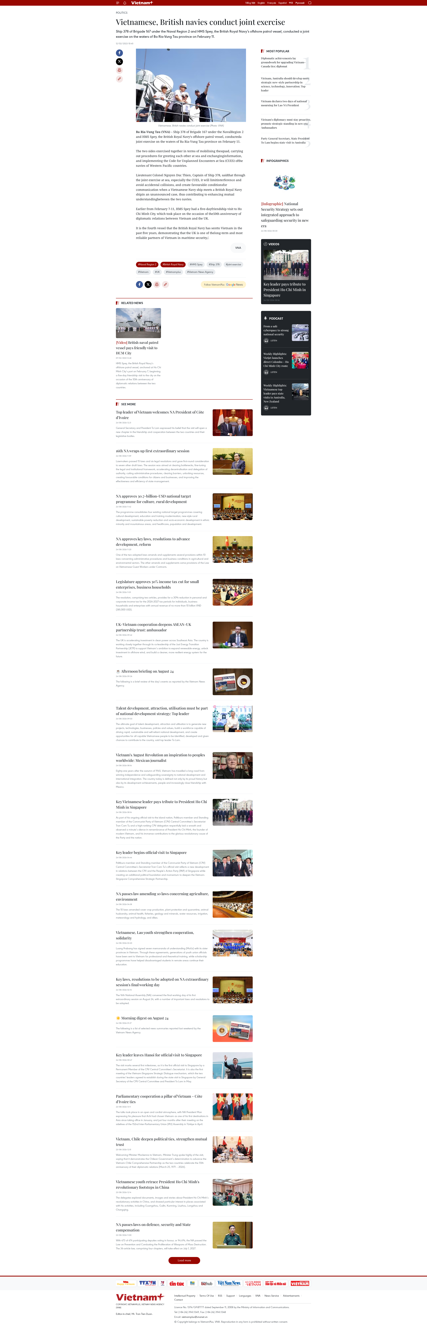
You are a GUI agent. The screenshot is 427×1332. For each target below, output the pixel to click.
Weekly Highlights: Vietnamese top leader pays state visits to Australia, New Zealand (275, 393)
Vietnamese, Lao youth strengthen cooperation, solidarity (155, 935)
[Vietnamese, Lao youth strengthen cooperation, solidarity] (233, 943)
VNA (257, 1295)
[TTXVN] (147, 1283)
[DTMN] (276, 1283)
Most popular (277, 51)
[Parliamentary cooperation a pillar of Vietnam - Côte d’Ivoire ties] (233, 1106)
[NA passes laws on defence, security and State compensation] (233, 1235)
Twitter (119, 61)
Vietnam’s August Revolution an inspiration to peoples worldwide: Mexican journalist (160, 757)
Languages (245, 1295)
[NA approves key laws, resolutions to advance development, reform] (233, 549)
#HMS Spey (196, 264)
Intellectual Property (184, 1295)
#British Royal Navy (173, 264)
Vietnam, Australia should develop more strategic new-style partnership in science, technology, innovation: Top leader (285, 84)
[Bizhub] (207, 1283)
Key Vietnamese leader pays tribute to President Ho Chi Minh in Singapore (161, 804)
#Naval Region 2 (147, 264)
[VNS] (229, 1283)
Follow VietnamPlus (214, 284)
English (261, 2)
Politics (121, 13)
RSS (220, 1295)
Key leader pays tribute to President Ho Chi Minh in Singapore (285, 290)
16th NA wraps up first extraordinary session (152, 450)
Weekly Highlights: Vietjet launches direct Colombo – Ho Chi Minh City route (276, 360)
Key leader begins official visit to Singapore (151, 852)
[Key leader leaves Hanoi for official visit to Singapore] (233, 1065)
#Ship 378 (214, 264)
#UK (157, 271)
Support (230, 1295)
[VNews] (162, 1283)
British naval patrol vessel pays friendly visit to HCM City (137, 347)
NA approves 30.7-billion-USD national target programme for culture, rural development (153, 499)
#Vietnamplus (173, 271)
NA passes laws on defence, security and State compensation (153, 1227)
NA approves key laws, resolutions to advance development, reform (153, 541)
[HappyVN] (126, 1283)
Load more (184, 1260)
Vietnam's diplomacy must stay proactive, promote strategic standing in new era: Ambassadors (286, 123)
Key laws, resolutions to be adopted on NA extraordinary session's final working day (162, 982)
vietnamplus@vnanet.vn (194, 1316)
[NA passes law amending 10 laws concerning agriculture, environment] (233, 904)
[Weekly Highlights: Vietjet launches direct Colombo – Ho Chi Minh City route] (300, 360)
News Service (272, 1295)
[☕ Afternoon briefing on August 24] (233, 681)
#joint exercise (233, 264)
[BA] (300, 1283)
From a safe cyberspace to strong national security (276, 330)
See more (128, 404)
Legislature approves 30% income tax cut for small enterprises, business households (157, 584)
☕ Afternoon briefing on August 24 (145, 671)
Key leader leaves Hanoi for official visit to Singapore (159, 1054)
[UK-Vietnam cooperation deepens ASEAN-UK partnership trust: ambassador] (233, 635)
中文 (291, 3)
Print (119, 70)
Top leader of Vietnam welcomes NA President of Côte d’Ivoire (160, 414)
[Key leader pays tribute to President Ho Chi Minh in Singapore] (286, 265)
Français (271, 2)
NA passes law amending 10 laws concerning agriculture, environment (162, 896)
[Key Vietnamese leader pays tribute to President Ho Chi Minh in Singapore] (233, 812)
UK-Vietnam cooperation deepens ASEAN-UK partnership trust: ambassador (153, 627)
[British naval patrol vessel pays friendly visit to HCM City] (138, 323)
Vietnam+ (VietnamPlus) (142, 2)
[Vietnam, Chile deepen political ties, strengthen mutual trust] (233, 1149)
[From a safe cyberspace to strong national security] (300, 332)
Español (283, 2)
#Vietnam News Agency (200, 271)
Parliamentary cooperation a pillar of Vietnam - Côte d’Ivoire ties (159, 1099)
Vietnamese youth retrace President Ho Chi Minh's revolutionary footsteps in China (157, 1184)
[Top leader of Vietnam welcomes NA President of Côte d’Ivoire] (233, 422)
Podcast (276, 318)
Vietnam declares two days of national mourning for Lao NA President (284, 103)
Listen (274, 340)
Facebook (119, 52)
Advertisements (291, 1295)
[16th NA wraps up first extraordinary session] (233, 461)
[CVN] (253, 1283)
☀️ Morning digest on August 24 (142, 1017)
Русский (300, 3)
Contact (178, 1299)
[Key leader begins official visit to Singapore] (233, 863)
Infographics (277, 161)
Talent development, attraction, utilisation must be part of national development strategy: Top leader (162, 711)
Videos (274, 244)
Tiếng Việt (250, 2)
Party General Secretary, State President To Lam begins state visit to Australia (285, 140)
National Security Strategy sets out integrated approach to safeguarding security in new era (285, 214)
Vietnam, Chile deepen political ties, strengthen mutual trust (161, 1141)
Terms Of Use (206, 1295)
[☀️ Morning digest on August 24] (233, 1028)
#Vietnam (143, 271)
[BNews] (192, 1283)
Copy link (119, 79)
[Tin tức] (176, 1283)
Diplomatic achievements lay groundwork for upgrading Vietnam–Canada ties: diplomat (283, 62)
